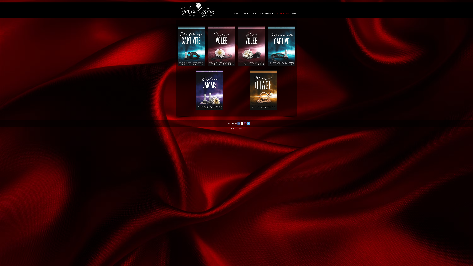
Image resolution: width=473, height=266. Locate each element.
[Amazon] (242, 123)
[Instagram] (245, 123)
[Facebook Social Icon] (238, 123)
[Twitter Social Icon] (248, 123)
